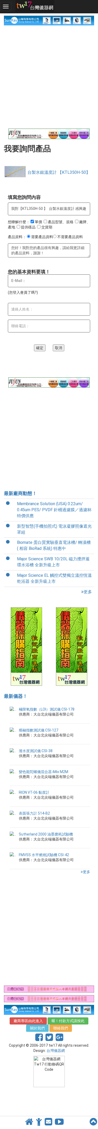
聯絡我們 (60, 1028)
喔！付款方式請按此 (67, 1021)
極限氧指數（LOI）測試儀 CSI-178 (46, 709)
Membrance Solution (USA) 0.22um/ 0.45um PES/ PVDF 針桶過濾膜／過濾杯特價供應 (54, 509)
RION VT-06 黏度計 (34, 792)
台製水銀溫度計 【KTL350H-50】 (58, 172)
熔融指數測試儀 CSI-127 (38, 730)
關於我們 (37, 1028)
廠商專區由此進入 (28, 1021)
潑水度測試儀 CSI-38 (36, 751)
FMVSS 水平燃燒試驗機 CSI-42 (44, 855)
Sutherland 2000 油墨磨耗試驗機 (46, 834)
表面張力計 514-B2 (34, 813)
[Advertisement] (49, 77)
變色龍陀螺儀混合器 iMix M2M (43, 772)
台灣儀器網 (56, 1051)
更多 (88, 591)
